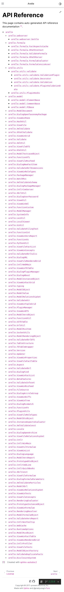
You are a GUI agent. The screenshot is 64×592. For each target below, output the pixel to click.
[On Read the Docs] (30, 582)
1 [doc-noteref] (21, 26)
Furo (48, 588)
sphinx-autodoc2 (28, 562)
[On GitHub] (33, 582)
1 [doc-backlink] (3, 562)
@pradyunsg (38, 588)
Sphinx (26, 588)
